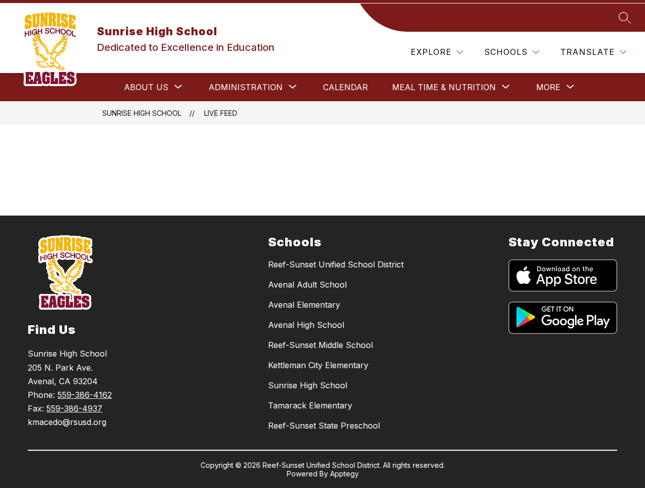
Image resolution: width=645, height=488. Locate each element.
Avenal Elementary (304, 305)
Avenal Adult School (307, 285)
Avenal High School (306, 325)
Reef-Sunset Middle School (320, 345)
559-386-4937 (74, 408)
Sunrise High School (141, 113)
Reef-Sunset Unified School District (336, 264)
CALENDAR (345, 87)
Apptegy (344, 473)
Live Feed (220, 113)
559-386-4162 (84, 395)
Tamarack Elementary (310, 405)
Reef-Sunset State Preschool (324, 426)
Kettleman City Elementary (318, 365)
